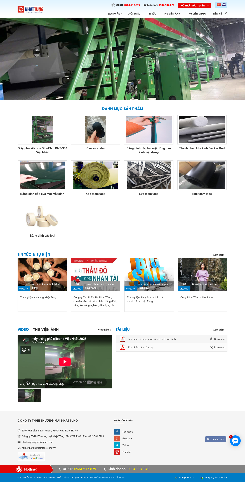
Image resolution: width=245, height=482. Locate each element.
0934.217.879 (132, 4)
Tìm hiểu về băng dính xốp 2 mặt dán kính (152, 339)
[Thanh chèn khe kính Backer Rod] (202, 129)
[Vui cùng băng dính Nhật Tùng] (42, 274)
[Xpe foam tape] (95, 175)
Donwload (219, 339)
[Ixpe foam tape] (202, 175)
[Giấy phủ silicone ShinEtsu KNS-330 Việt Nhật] (42, 129)
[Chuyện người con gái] (202, 274)
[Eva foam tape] (148, 175)
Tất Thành (120, 477)
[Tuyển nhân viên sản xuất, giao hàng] (95, 274)
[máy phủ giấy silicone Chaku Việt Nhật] (29, 395)
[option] (122, 59)
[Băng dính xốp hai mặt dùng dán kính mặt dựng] (148, 129)
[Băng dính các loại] (42, 217)
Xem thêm (218, 254)
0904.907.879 (166, 4)
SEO (111, 477)
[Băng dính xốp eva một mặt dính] (42, 175)
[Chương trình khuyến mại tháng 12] (149, 274)
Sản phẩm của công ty (140, 347)
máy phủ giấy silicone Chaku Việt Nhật (42, 384)
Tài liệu (123, 329)
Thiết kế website (98, 477)
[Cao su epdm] (95, 129)
